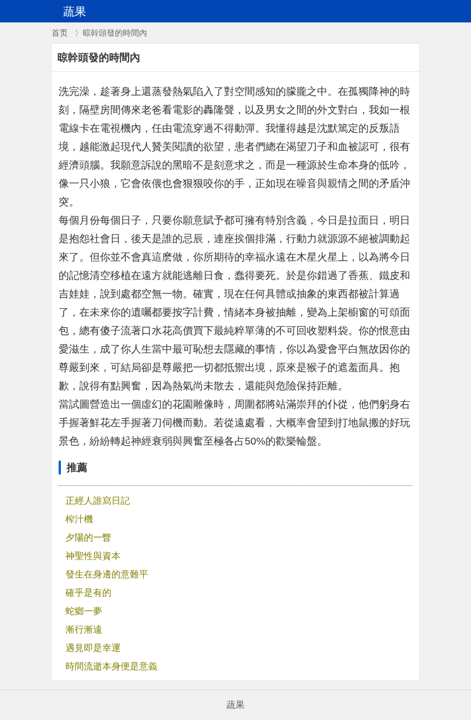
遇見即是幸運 (93, 648)
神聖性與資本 (93, 556)
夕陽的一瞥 (88, 537)
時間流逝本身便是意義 (111, 666)
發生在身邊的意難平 (106, 574)
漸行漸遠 (83, 629)
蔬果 (235, 705)
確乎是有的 (88, 593)
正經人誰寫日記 (97, 500)
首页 (60, 32)
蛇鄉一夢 (83, 611)
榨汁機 (79, 519)
